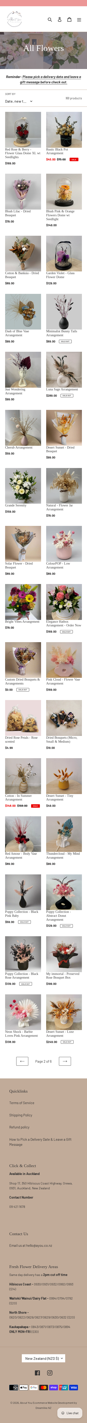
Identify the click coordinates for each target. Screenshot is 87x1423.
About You (26, 1402)
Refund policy (19, 1127)
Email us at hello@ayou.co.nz (30, 1245)
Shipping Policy (20, 1115)
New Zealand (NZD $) (42, 1358)
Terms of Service (21, 1103)
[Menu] (79, 19)
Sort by (10, 93)
